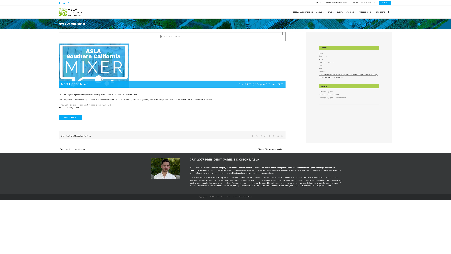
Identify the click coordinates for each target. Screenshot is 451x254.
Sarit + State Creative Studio (243, 197)
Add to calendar (70, 118)
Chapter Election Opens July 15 (271, 149)
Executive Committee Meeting (72, 149)
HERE (109, 105)
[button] (388, 12)
